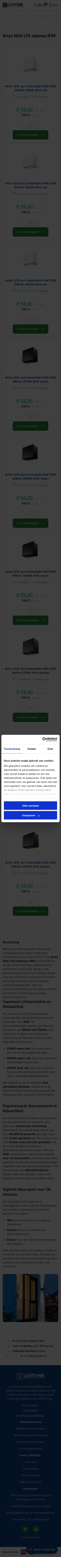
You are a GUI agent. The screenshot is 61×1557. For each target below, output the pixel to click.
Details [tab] (32, 748)
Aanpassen (28, 815)
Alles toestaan (30, 805)
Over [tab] (50, 748)
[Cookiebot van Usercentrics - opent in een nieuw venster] (43, 739)
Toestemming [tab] (12, 748)
